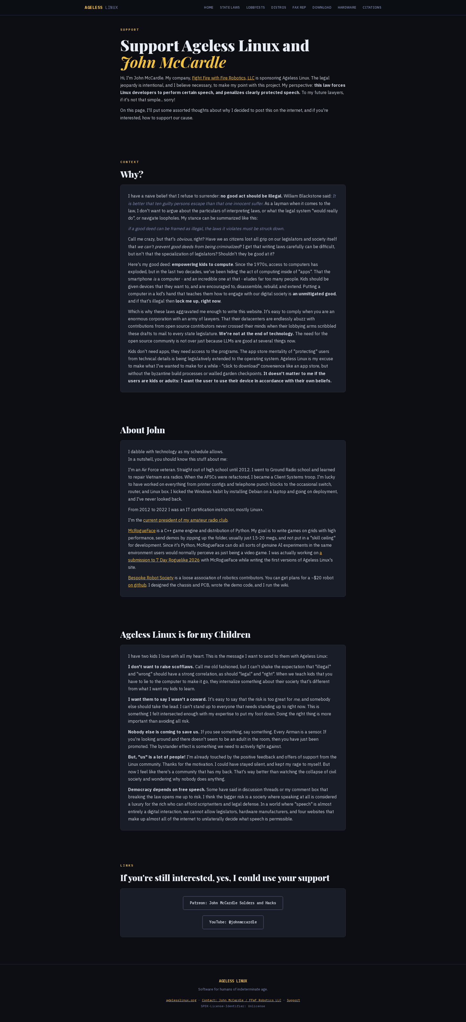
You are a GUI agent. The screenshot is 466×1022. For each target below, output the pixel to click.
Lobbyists (255, 7)
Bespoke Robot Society (151, 577)
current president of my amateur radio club (185, 520)
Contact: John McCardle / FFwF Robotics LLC (241, 1000)
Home (208, 7)
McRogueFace (142, 530)
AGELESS (101, 7)
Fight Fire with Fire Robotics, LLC (223, 78)
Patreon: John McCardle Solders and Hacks (233, 902)
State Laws (230, 7)
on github (137, 585)
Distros (278, 7)
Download (322, 7)
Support (293, 1000)
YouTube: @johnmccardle (233, 922)
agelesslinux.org (181, 1000)
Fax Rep (299, 7)
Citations (372, 7)
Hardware (347, 7)
